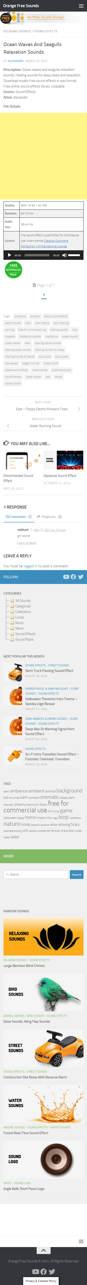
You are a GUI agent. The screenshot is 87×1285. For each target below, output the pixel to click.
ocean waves (12, 343)
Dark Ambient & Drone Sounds (46, 718)
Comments (20, 517)
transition (67, 831)
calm (28, 323)
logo (55, 817)
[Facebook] (73, 577)
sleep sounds (40, 370)
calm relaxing (61, 323)
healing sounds (59, 329)
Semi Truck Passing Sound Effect (49, 671)
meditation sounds (30, 336)
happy (20, 817)
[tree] (43, 620)
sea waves (11, 363)
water (6, 837)
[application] (43, 255)
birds (16, 797)
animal (50, 791)
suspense (44, 830)
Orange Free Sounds (21, 5)
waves (58, 376)
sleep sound (51, 363)
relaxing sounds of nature (19, 356)
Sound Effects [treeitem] (25, 634)
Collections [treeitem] (23, 612)
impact (41, 817)
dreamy (20, 804)
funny (56, 811)
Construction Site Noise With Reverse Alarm (35, 1077)
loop (74, 329)
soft (25, 831)
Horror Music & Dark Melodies (46, 688)
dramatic (8, 804)
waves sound (12, 383)
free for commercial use (32, 329)
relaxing (64, 825)
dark (72, 797)
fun (50, 811)
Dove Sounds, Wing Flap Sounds (26, 1021)
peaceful (35, 824)
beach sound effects (56, 316)
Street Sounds (58, 665)
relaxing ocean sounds (18, 349)
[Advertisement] (43, 156)
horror (30, 817)
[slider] (74, 255)
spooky (33, 830)
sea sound (45, 356)
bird (11, 797)
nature (11, 823)
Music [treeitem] (19, 623)
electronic (32, 804)
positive (45, 824)
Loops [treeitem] (19, 617)
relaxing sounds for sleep (49, 349)
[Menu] (81, 6)
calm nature (42, 323)
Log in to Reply (26, 543)
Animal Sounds (13, 1016)
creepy (63, 797)
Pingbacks (51, 517)
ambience (20, 316)
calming (9, 329)
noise (25, 824)
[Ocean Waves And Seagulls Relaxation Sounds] (13, 277)
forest (43, 804)
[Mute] (64, 255)
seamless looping (12, 830)
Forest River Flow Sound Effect (25, 1133)
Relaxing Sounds (17, 31)
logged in (31, 566)
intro (49, 817)
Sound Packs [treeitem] (24, 639)
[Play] (9, 255)
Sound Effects (45, 31)
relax (27, 343)
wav (47, 376)
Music (7, 1183)
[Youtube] (66, 577)
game (66, 810)
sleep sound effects (16, 370)
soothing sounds (61, 370)
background (69, 791)
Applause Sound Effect (60, 476)
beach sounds (13, 323)
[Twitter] (81, 577)
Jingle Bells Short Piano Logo (24, 1189)
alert (6, 791)
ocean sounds (70, 336)
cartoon (34, 798)
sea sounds (61, 356)
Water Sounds (60, 1127)
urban (78, 830)
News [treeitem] (19, 628)
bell (5, 798)
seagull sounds (30, 363)
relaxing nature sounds (48, 343)
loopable (10, 336)
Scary (75, 824)
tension (56, 830)
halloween (10, 817)
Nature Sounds (14, 1127)
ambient (35, 316)
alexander (15, 61)
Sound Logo (22, 1183)
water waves (33, 376)
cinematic (49, 797)
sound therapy (13, 376)
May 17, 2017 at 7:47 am (50, 530)
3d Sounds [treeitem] (23, 601)
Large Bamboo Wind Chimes (24, 966)
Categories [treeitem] (23, 606)
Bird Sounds (35, 1016)
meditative (51, 336)
